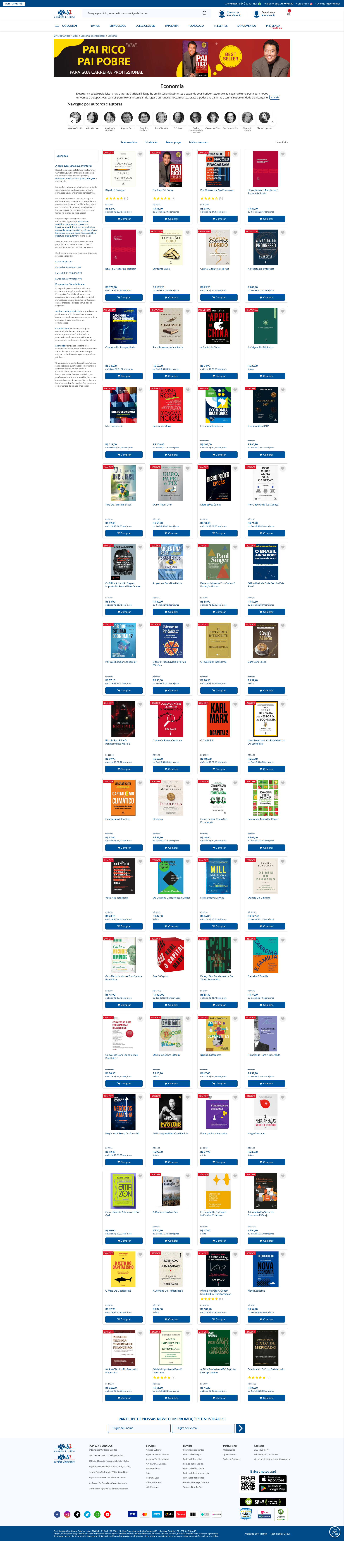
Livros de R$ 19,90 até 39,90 (68, 273)
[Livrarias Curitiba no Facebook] (57, 1514)
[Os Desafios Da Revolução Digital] (171, 877)
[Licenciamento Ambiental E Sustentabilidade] (266, 169)
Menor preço (173, 142)
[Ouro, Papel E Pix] (171, 484)
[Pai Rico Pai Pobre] (171, 169)
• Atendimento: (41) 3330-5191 (240, 4)
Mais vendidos (129, 142)
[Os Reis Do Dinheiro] (266, 877)
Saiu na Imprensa (154, 1482)
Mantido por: (256, 1533)
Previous (72, 121)
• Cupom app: (278, 4)
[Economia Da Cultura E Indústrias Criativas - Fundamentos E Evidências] (218, 1191)
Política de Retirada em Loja (196, 1473)
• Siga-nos (302, 4)
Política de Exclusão (192, 1459)
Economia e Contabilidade (93, 36)
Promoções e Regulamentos (196, 1482)
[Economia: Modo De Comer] (266, 798)
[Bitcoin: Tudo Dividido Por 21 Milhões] (171, 641)
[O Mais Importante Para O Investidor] (171, 1348)
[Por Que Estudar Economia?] (123, 641)
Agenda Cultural (153, 1449)
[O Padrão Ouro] (171, 248)
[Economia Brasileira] (218, 405)
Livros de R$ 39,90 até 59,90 (68, 278)
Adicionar (124, 219)
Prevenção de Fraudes (193, 1477)
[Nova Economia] (266, 1270)
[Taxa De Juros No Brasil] (123, 484)
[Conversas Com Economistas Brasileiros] (123, 1034)
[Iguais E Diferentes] (218, 1034)
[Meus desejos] (140, 154)
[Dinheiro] (171, 798)
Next (272, 121)
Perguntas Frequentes (193, 1449)
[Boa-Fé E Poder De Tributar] (123, 248)
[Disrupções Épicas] (218, 484)
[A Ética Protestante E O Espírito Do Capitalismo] (218, 1348)
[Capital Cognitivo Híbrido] (218, 248)
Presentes (221, 25)
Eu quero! (240, 1428)
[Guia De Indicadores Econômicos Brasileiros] (123, 955)
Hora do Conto (153, 1468)
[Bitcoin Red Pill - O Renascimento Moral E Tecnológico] (123, 720)
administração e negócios (78, 230)
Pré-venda (273, 25)
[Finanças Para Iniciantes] (218, 1113)
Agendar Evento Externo (157, 1454)
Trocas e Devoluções (192, 1487)
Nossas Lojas (229, 1449)
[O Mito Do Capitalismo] (123, 1270)
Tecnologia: (280, 1533)
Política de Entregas (192, 1454)
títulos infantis (72, 178)
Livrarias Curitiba (62, 36)
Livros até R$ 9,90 (63, 261)
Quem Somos (229, 1454)
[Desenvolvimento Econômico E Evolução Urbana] (218, 562)
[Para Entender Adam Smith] (171, 327)
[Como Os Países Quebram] (171, 720)
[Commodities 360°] (266, 405)
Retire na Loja (152, 1477)
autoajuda (60, 230)
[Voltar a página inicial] (64, 13)
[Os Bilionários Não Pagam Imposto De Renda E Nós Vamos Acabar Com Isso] (123, 562)
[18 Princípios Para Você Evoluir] (171, 1113)
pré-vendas (83, 224)
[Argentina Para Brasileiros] (171, 562)
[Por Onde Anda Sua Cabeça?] (266, 484)
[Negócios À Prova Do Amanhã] (123, 1113)
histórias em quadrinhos (83, 227)
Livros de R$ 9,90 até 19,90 (68, 267)
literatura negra (73, 233)
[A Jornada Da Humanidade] (171, 1270)
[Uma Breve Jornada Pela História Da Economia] (266, 720)
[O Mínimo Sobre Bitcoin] (171, 1034)
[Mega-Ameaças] (266, 1113)
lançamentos (71, 224)
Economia (112, 36)
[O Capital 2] (218, 720)
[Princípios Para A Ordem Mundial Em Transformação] (218, 1270)
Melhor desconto (198, 142)
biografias (60, 233)
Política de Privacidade (193, 1468)
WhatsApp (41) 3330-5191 (267, 1454)
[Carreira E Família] (266, 955)
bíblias (94, 230)
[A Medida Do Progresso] (266, 248)
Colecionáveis (145, 25)
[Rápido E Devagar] (123, 169)
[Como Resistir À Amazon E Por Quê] (123, 1191)
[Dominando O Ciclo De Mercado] (266, 1348)
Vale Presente (152, 1487)
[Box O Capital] (171, 955)
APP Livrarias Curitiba (156, 1463)
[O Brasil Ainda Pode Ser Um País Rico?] (266, 562)
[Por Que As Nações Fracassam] (218, 169)
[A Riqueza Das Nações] (171, 1191)
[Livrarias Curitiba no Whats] (97, 1514)
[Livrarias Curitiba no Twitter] (87, 1514)
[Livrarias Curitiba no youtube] (107, 1514)
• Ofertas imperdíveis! (327, 4)
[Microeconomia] (123, 405)
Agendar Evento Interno (157, 1459)
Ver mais (275, 97)
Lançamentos (246, 25)
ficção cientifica (88, 233)
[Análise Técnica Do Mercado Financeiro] (123, 1348)
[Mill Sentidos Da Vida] (218, 877)
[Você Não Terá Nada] (123, 877)
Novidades (151, 142)
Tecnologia (196, 25)
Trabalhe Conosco (231, 1459)
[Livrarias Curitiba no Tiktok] (77, 1514)
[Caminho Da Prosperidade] (123, 327)
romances (60, 178)
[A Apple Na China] (218, 327)
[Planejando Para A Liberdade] (266, 1034)
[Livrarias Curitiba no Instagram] (67, 1514)
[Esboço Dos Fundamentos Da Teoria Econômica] (218, 955)
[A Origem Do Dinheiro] (266, 327)
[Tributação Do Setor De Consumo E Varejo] (266, 1191)
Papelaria (171, 25)
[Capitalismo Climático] (123, 798)
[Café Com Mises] (266, 641)
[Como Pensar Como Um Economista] (218, 798)
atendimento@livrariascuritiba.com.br (272, 1459)
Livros (95, 25)
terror (75, 235)
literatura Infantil (63, 227)
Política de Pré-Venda (193, 1463)
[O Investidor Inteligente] (218, 641)
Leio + (149, 1473)
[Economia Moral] (171, 405)
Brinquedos (118, 25)
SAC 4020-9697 (261, 1449)
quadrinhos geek (87, 178)
